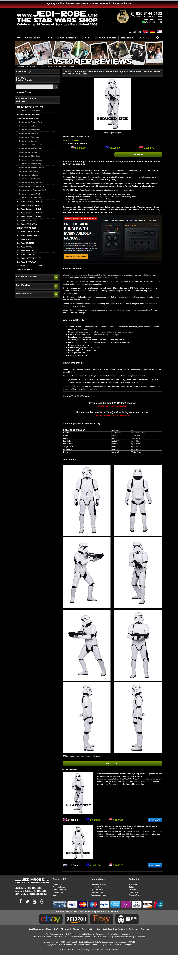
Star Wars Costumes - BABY (29, 217)
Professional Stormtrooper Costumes (129, 937)
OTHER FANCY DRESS (26, 228)
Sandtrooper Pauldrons (29, 171)
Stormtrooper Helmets (28, 175)
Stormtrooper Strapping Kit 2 (31, 186)
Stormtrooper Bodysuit (29, 137)
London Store (96, 887)
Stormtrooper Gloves (28, 152)
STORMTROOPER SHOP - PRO (39, 66)
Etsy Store (133, 890)
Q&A (56, 929)
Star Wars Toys (60, 937)
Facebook (133, 884)
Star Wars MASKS (24, 247)
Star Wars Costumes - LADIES (30, 205)
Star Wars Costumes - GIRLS (29, 213)
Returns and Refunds (61, 890)
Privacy (75, 929)
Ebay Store (133, 892)
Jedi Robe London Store (40, 929)
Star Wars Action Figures (80, 937)
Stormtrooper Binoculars (30, 130)
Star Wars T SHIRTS (25, 254)
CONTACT (145, 37)
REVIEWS (127, 37)
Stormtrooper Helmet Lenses (31, 167)
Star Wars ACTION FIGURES (29, 232)
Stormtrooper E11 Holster (30, 148)
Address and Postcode (100, 895)
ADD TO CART (138, 154)
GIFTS (85, 37)
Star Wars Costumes (54, 934)
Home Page (58, 892)
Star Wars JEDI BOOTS (27, 224)
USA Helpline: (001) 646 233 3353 (31, 894)
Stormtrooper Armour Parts (30, 122)
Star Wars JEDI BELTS (26, 220)
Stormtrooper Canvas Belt (30, 145)
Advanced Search (23, 92)
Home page (19, 66)
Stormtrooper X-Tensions (30, 198)
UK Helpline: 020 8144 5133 (28, 888)
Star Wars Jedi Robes (42, 937)
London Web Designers (122, 945)
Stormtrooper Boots (27, 141)
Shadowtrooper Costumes (28, 114)
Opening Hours (97, 890)
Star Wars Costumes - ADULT (29, 201)
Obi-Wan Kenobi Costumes (119, 934)
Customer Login (24, 71)
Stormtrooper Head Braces (30, 160)
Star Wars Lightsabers (102, 937)
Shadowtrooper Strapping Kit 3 (32, 190)
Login (55, 895)
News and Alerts (24, 293)
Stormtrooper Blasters (28, 133)
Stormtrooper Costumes (65, 66)
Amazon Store (135, 895)
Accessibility (87, 929)
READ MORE (154, 820)
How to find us (97, 892)
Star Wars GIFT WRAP (26, 262)
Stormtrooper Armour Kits (28, 118)
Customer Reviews (98, 884)
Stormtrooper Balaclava (29, 126)
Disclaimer (133, 929)
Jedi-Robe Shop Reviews (114, 929)
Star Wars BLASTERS (26, 239)
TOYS (48, 37)
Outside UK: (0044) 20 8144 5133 (31, 891)
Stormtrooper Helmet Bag (30, 164)
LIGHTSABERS (67, 37)
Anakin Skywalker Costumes (92, 934)
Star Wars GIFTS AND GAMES (29, 266)
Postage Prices (59, 887)
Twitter (131, 887)
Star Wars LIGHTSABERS (28, 235)
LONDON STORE (105, 37)
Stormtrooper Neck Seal (29, 179)
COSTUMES (32, 37)
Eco (98, 929)
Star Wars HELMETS (25, 243)
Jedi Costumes (72, 934)
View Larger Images (112, 133)
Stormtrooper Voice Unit (29, 194)
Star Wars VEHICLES (26, 251)
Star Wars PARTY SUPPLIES (29, 258)
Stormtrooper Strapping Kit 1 (31, 183)
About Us (65, 929)
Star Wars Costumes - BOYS (29, 209)
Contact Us (57, 884)
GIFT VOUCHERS (24, 269)
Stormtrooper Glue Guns (29, 156)
